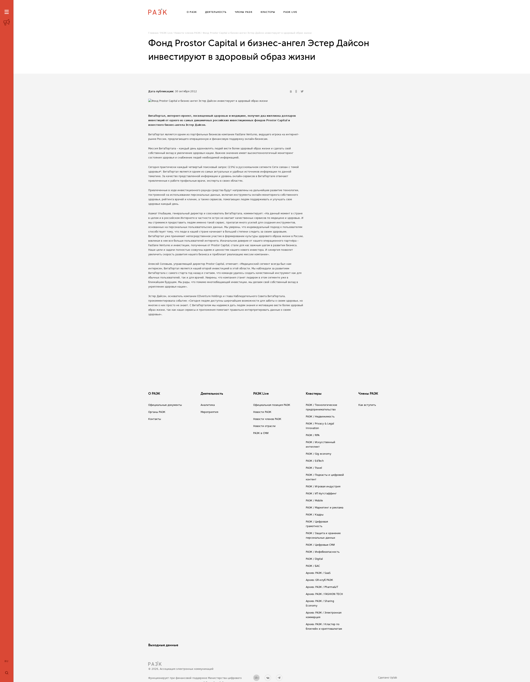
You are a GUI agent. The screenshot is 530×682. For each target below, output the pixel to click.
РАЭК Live (166, 33)
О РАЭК (154, 394)
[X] (302, 91)
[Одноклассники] (296, 91)
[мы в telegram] (279, 678)
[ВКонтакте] (291, 91)
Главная (153, 33)
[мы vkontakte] (268, 678)
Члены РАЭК (368, 394)
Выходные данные (163, 645)
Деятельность (212, 394)
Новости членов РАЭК (187, 33)
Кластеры (314, 394)
